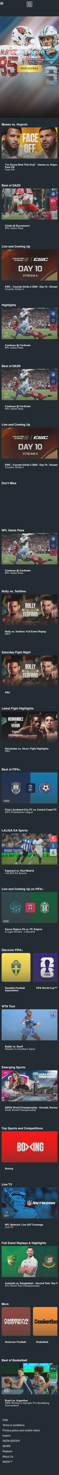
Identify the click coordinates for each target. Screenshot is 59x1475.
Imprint (6, 1435)
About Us (7, 1456)
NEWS (6, 1446)
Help (5, 1420)
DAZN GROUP (11, 1441)
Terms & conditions (13, 1425)
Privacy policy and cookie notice (21, 1430)
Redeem (7, 1451)
